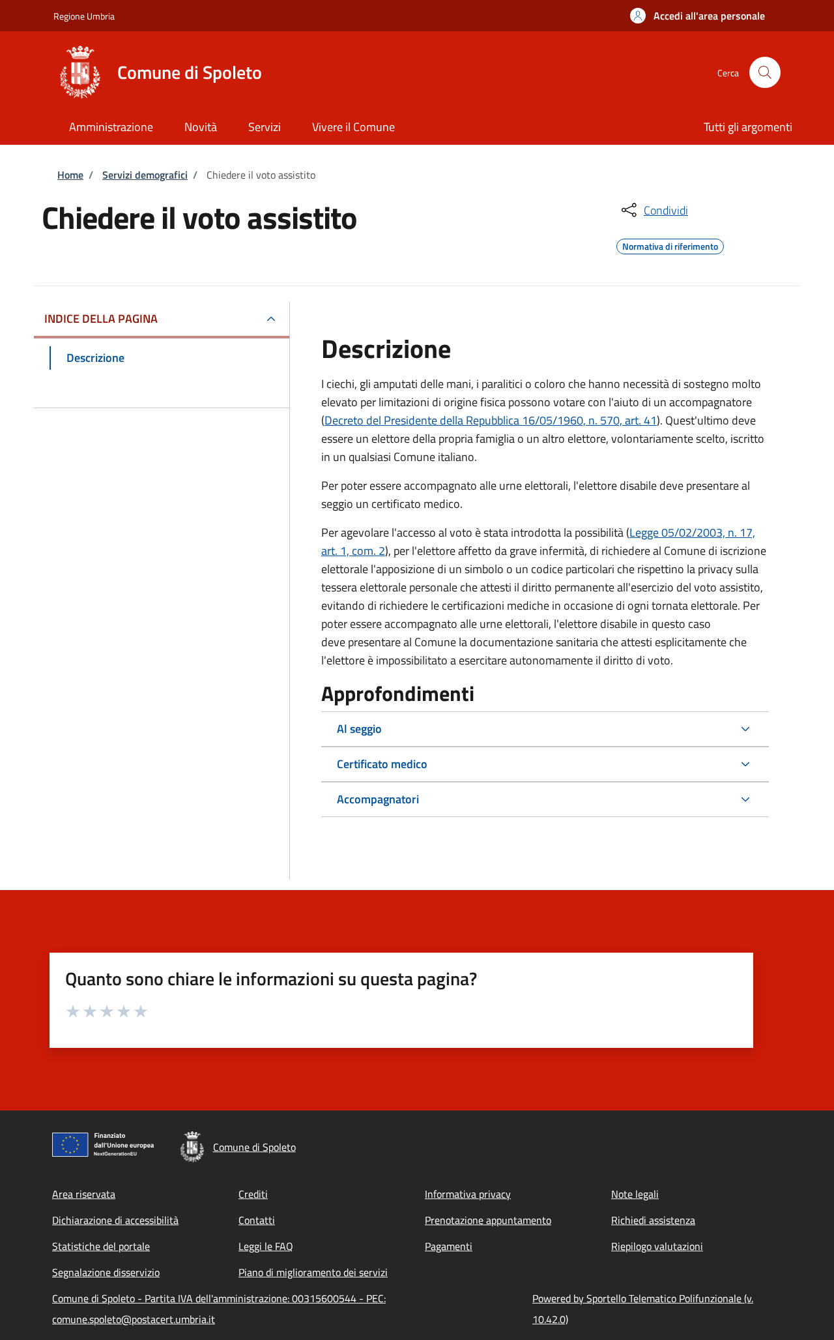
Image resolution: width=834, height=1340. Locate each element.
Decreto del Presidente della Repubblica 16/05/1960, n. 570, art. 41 (490, 420)
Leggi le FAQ (265, 1246)
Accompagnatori (378, 799)
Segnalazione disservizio (106, 1272)
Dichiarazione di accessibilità (115, 1220)
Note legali (635, 1194)
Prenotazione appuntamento (488, 1220)
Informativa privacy (468, 1194)
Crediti (253, 1194)
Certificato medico (382, 764)
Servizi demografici (145, 175)
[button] (697, 15)
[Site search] (765, 72)
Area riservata (83, 1194)
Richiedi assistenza (653, 1220)
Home (70, 175)
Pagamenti (448, 1246)
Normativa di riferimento (670, 244)
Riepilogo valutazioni (657, 1246)
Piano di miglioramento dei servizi (313, 1272)
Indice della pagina (101, 318)
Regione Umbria (84, 16)
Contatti (256, 1220)
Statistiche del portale (101, 1246)
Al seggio (359, 728)
